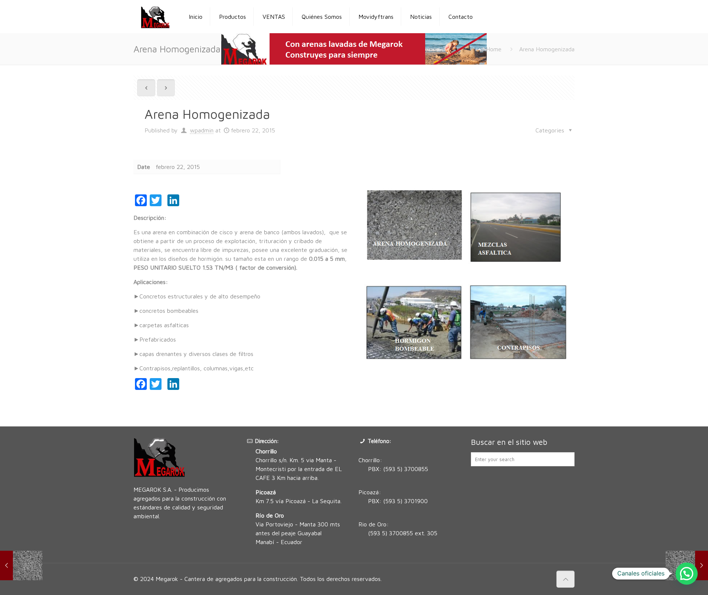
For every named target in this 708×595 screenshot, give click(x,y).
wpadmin (202, 130)
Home (494, 49)
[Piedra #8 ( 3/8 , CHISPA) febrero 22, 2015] (21, 565)
